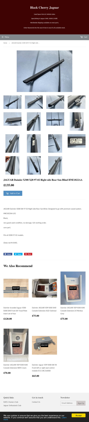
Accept (79, 415)
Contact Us (36, 402)
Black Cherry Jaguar (44, 7)
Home (5, 43)
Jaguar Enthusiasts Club (12, 406)
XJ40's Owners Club (10, 402)
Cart (85, 37)
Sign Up (81, 403)
